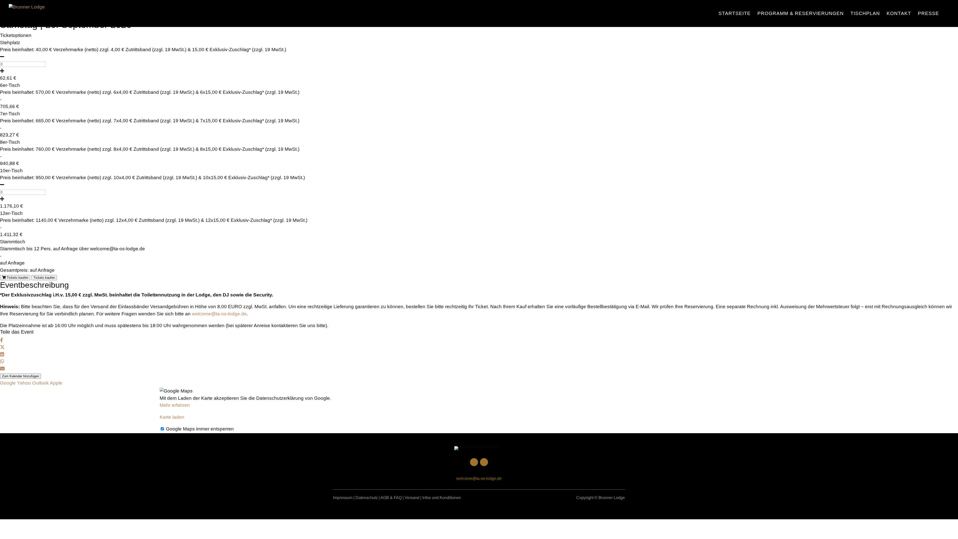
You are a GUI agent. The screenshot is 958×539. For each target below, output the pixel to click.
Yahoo (24, 383)
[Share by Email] (2, 368)
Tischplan (865, 14)
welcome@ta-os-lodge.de (219, 313)
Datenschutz (367, 498)
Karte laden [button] (172, 417)
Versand (412, 498)
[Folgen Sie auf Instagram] (474, 462)
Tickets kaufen (17, 277)
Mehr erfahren (175, 405)
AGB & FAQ (391, 498)
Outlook (40, 383)
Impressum (343, 498)
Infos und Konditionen (441, 498)
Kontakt (899, 14)
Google (8, 383)
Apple (56, 383)
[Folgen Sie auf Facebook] (484, 462)
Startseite (734, 14)
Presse (928, 14)
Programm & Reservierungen (800, 14)
